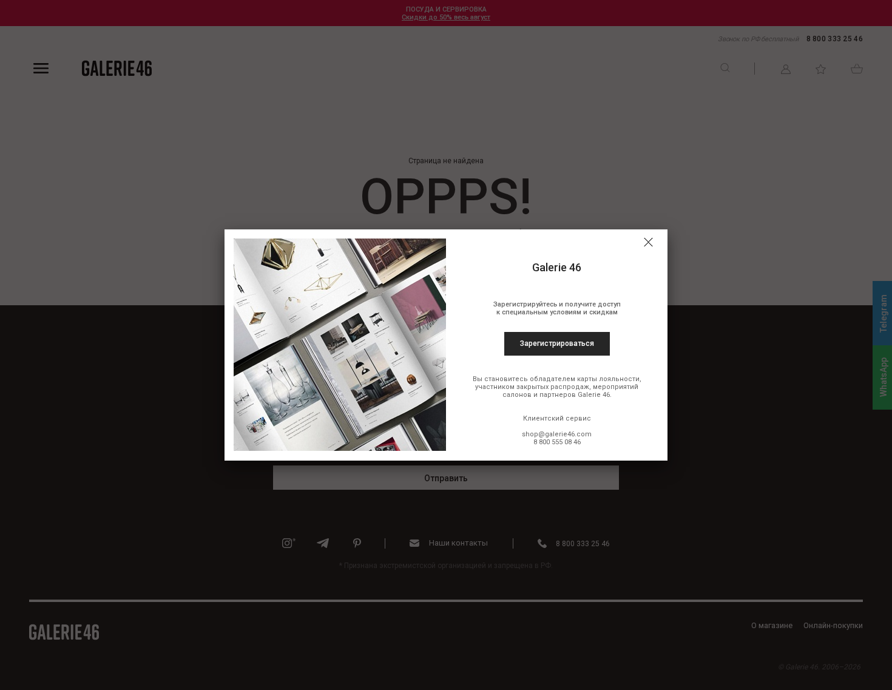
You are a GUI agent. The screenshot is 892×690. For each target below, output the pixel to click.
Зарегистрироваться (557, 343)
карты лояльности (608, 379)
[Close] (648, 242)
